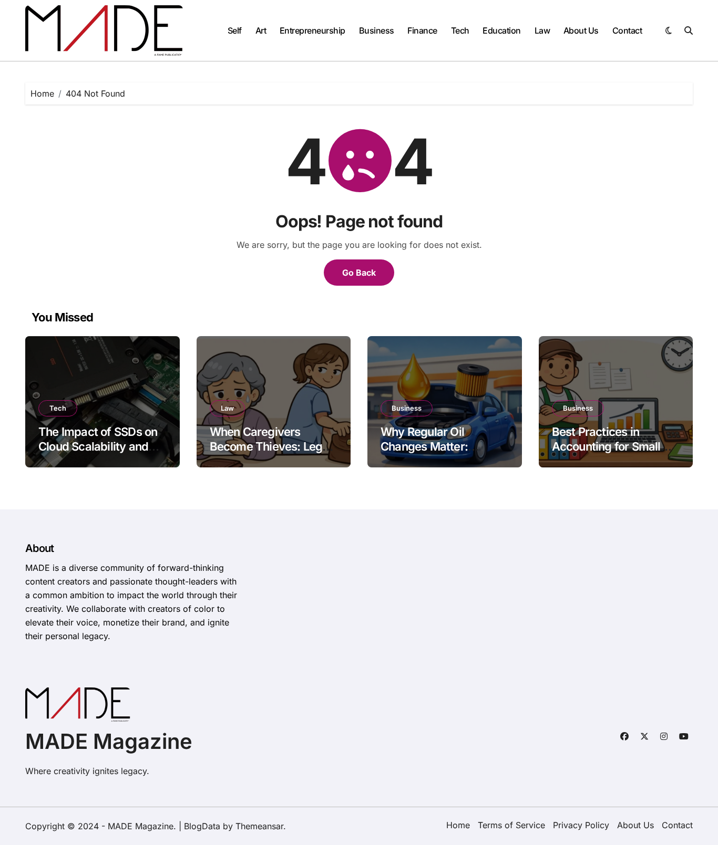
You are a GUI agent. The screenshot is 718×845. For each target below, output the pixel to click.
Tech (460, 30)
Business (376, 30)
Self (235, 30)
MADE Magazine (108, 741)
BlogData (202, 826)
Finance (422, 30)
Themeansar (259, 826)
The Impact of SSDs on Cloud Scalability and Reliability (97, 446)
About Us (581, 30)
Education (502, 30)
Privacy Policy (581, 825)
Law (542, 30)
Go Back (359, 272)
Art (260, 30)
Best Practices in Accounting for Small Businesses (606, 446)
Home (458, 825)
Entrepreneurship (312, 30)
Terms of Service (511, 825)
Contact (627, 30)
